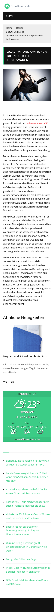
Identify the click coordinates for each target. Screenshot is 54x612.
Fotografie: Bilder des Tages (22, 559)
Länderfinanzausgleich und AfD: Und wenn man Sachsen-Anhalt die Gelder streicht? (27, 477)
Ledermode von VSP (37, 123)
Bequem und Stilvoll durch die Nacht (25, 356)
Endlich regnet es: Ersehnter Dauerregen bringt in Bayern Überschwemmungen (22, 530)
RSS (5, 449)
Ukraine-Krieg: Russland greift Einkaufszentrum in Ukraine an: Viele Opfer (27, 546)
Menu (10, 16)
